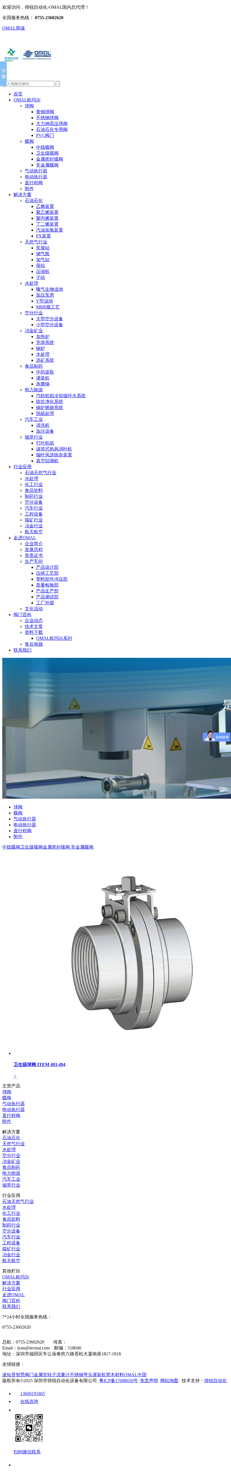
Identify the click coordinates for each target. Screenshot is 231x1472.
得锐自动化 (215, 1380)
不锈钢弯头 (81, 1374)
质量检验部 (47, 585)
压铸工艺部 (47, 573)
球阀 (29, 105)
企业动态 (34, 620)
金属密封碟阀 (49, 159)
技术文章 (34, 626)
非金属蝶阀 (47, 165)
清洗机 (43, 425)
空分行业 (34, 312)
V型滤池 (44, 301)
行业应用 (23, 466)
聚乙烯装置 (47, 212)
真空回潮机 (47, 460)
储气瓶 (43, 253)
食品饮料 (34, 490)
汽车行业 (34, 508)
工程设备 (34, 514)
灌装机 (43, 378)
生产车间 (34, 561)
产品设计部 (47, 567)
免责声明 (149, 1380)
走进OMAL (25, 537)
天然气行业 (36, 241)
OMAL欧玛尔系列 (54, 638)
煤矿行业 (34, 520)
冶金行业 (34, 525)
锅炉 (40, 348)
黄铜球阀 (45, 111)
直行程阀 (34, 182)
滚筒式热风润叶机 (54, 449)
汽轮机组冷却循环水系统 (61, 395)
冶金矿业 (34, 330)
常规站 (43, 247)
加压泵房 (45, 295)
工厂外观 (45, 602)
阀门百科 (23, 614)
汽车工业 (34, 419)
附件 (29, 188)
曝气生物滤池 (49, 289)
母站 (40, 265)
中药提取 (45, 372)
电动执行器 (36, 176)
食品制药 (34, 366)
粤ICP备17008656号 (118, 1380)
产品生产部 (47, 591)
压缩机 (43, 271)
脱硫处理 (45, 413)
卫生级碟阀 (47, 153)
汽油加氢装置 (49, 230)
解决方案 (23, 194)
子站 (40, 277)
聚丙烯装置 (47, 218)
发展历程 (34, 549)
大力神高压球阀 (52, 123)
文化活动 (34, 608)
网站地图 (169, 1380)
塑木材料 (115, 1374)
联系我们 (23, 650)
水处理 (31, 283)
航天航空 (34, 531)
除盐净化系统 (49, 401)
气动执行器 (36, 170)
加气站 (43, 259)
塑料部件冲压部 (52, 579)
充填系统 (45, 342)
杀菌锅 (43, 383)
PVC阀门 (45, 135)
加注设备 (45, 431)
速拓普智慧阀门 (18, 1374)
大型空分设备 (49, 318)
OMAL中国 (135, 1374)
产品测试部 (47, 596)
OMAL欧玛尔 (27, 99)
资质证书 (34, 555)
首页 (18, 94)
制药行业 (34, 496)
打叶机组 (45, 443)
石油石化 (34, 200)
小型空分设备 (49, 324)
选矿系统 (45, 360)
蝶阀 (29, 141)
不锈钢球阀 (47, 117)
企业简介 (34, 543)
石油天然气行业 (40, 472)
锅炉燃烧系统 (49, 407)
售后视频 (34, 644)
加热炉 (43, 336)
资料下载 (34, 632)
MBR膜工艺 (48, 307)
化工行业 (34, 484)
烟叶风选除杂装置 (54, 454)
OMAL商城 (13, 28)
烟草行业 (34, 437)
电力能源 (34, 389)
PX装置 (43, 236)
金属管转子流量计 (52, 1374)
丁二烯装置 (47, 224)
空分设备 (34, 502)
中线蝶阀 (45, 147)
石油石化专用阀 (52, 129)
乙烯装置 (45, 206)
